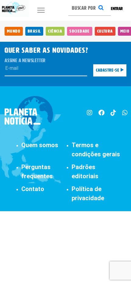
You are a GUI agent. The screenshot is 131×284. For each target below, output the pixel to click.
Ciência (55, 31)
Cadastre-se (108, 70)
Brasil (34, 31)
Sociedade (79, 31)
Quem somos (39, 145)
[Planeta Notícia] (29, 113)
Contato (32, 189)
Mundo (13, 31)
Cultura (105, 31)
